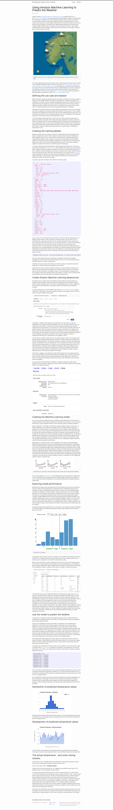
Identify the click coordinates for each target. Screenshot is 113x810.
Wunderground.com (50, 147)
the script (76, 152)
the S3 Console (46, 647)
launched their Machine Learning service (51, 16)
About (73, 2)
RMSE (71, 492)
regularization (47, 475)
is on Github (59, 90)
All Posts (78, 2)
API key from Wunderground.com (60, 92)
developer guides (71, 84)
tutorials (65, 84)
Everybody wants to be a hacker (43, 2)
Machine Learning (39, 18)
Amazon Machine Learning (68, 289)
